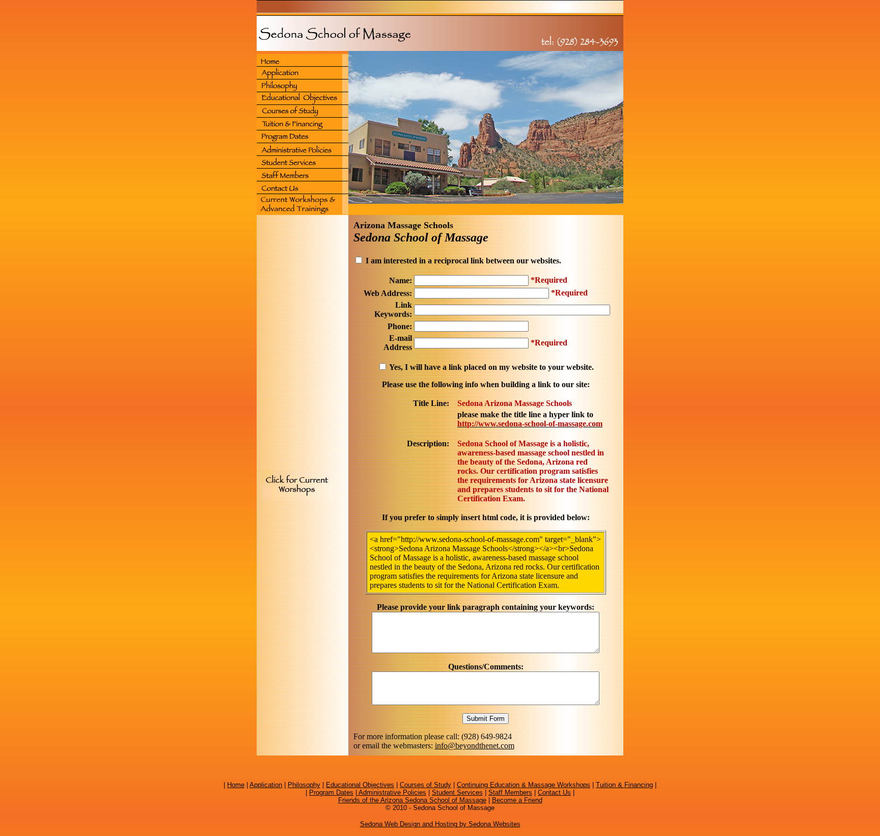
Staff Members (510, 792)
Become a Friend (517, 800)
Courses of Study (425, 785)
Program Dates (331, 792)
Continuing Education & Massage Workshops (523, 785)
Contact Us (554, 792)
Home (235, 785)
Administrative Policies (391, 792)
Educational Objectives (360, 785)
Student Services (457, 792)
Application (266, 785)
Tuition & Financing (624, 785)
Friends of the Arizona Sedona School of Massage (412, 800)
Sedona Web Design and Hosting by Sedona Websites (440, 824)
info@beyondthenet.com (474, 745)
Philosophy (304, 785)
